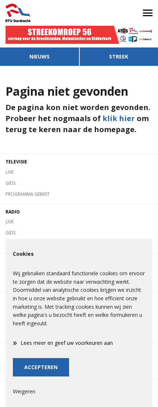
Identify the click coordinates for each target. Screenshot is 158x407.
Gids (10, 183)
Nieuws (39, 56)
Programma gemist (28, 194)
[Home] (39, 13)
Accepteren (41, 367)
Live (10, 172)
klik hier (119, 118)
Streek (118, 56)
